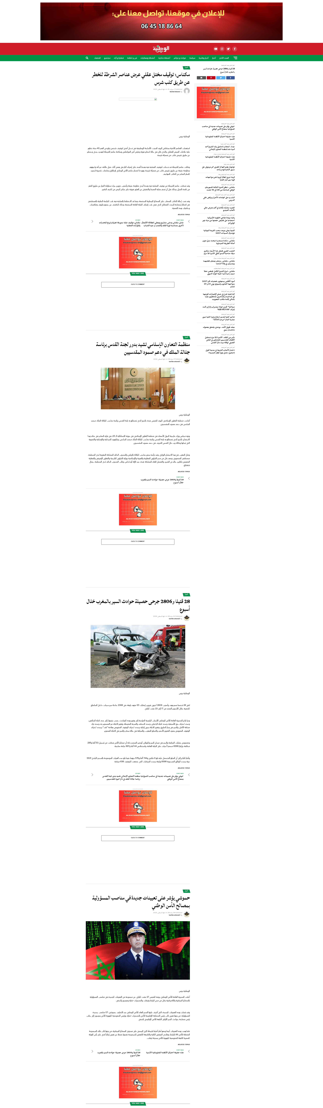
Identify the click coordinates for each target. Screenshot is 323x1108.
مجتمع (107, 58)
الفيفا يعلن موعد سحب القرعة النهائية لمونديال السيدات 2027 (219, 232)
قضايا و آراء (119, 58)
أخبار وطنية (204, 58)
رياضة (166, 65)
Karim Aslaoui (175, 92)
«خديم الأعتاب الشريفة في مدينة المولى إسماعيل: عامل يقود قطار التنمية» (220, 351)
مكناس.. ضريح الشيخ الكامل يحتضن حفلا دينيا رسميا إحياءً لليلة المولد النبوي (219, 273)
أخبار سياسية (223, 144)
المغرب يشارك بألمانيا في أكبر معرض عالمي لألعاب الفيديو (219, 209)
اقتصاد (97, 58)
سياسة (192, 58)
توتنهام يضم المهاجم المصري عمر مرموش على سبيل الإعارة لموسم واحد (218, 168)
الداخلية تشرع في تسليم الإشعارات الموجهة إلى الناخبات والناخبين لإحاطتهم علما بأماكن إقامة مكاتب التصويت (219, 297)
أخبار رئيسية (229, 124)
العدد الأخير (224, 58)
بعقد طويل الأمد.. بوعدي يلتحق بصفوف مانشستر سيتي (219, 328)
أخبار (214, 58)
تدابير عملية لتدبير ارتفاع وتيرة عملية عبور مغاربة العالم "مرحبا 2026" (218, 318)
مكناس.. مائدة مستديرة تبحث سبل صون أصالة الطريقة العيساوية (219, 242)
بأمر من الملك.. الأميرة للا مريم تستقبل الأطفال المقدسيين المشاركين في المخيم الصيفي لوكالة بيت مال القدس (220, 340)
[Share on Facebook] (230, 77)
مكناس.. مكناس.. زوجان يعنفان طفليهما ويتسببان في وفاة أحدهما (219, 262)
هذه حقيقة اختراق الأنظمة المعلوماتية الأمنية (220, 138)
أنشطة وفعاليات (147, 58)
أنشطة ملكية (164, 58)
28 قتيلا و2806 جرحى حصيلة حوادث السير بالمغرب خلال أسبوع (219, 70)
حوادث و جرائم (180, 58)
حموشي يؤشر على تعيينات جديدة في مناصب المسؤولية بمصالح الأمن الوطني (218, 128)
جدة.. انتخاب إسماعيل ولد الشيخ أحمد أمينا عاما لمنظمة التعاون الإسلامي (220, 148)
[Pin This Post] (211, 77)
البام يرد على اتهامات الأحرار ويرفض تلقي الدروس (219, 199)
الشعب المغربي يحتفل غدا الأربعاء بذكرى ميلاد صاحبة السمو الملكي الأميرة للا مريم (219, 252)
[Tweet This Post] (220, 77)
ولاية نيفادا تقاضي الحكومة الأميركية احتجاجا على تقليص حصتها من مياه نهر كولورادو (219, 220)
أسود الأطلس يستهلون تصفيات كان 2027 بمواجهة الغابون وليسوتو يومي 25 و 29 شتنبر (218, 284)
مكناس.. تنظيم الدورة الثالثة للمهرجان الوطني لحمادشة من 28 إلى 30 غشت (220, 189)
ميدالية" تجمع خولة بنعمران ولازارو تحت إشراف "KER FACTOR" (219, 308)
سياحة (157, 65)
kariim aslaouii (174, 331)
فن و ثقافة (132, 58)
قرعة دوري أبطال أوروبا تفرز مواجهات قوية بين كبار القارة (220, 178)
